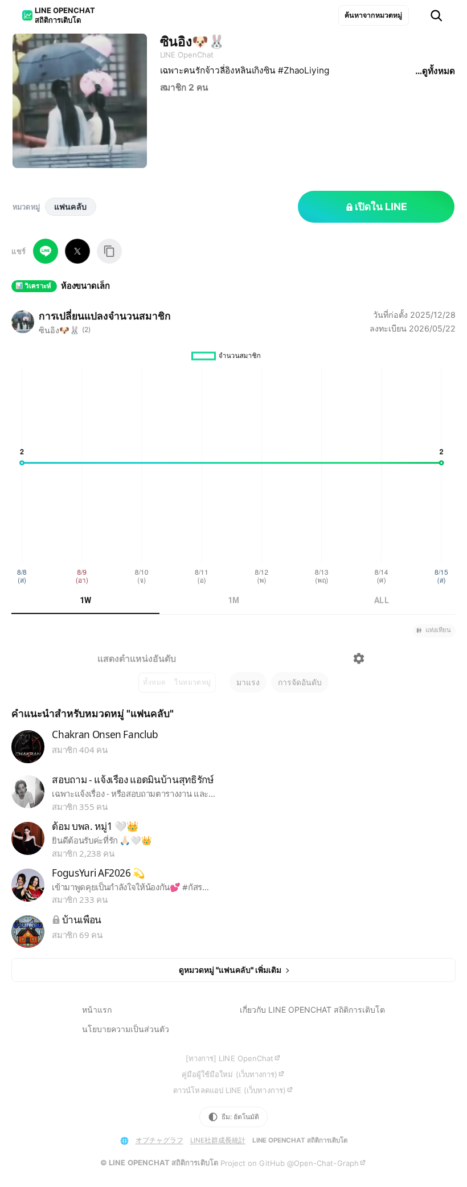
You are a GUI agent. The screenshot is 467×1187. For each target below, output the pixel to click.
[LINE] (45, 251)
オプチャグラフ (159, 1140)
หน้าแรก (97, 1009)
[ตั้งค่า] (358, 658)
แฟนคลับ (70, 206)
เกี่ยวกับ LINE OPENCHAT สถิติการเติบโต (312, 1009)
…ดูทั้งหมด (434, 71)
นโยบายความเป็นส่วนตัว (125, 1029)
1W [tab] (86, 600)
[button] (434, 630)
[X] (77, 251)
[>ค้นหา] (436, 16)
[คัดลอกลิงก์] (109, 251)
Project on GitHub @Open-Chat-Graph (289, 1163)
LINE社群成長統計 (217, 1140)
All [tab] (381, 600)
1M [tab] (234, 600)
